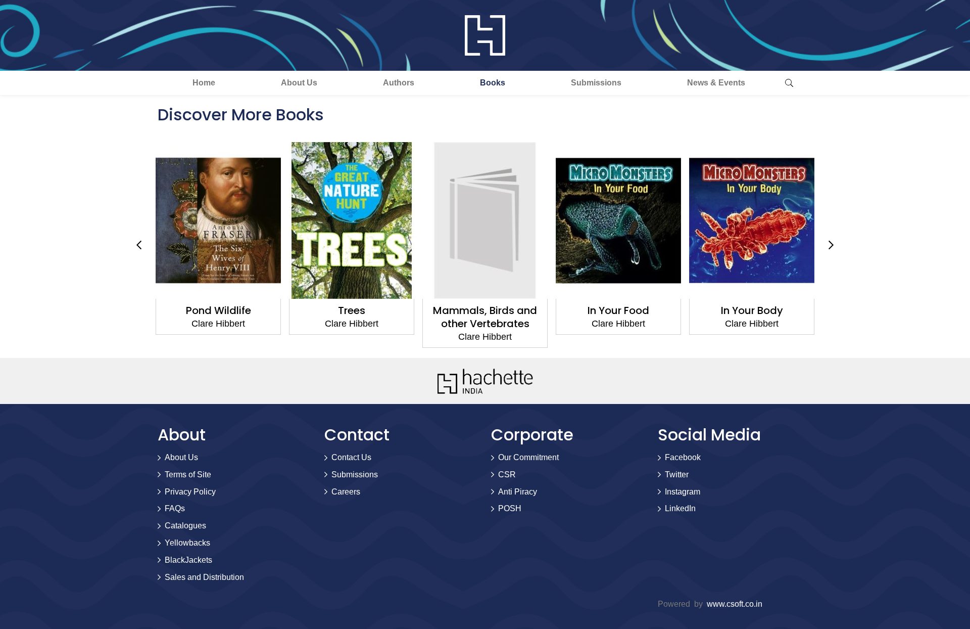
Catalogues (185, 525)
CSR (507, 474)
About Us (299, 82)
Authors (398, 82)
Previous (139, 245)
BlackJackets (188, 560)
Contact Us (351, 457)
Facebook (683, 457)
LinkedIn (680, 508)
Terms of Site (188, 474)
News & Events (716, 82)
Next (831, 245)
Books (492, 82)
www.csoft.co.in (734, 604)
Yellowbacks (187, 542)
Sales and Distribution (204, 577)
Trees (351, 310)
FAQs (175, 508)
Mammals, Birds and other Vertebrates (485, 317)
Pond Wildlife (218, 310)
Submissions (596, 82)
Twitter (677, 474)
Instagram (682, 491)
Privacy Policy (190, 491)
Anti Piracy (517, 491)
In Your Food (618, 310)
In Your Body (752, 310)
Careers (345, 491)
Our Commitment (528, 457)
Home (203, 82)
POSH (509, 508)
